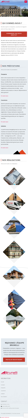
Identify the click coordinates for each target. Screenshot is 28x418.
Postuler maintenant (14, 359)
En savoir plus (4, 96)
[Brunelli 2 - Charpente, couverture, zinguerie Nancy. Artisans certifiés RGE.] (5, 2)
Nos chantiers (4, 396)
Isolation (3, 393)
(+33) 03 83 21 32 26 (5, 404)
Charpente (3, 387)
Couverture (3, 390)
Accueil (2, 381)
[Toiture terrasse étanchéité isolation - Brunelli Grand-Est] (14, 227)
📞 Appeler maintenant (4, 417)
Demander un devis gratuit (14, 34)
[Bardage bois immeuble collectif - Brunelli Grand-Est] (14, 203)
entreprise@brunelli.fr (6, 406)
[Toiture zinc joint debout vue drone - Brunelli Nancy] (14, 178)
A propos (3, 384)
